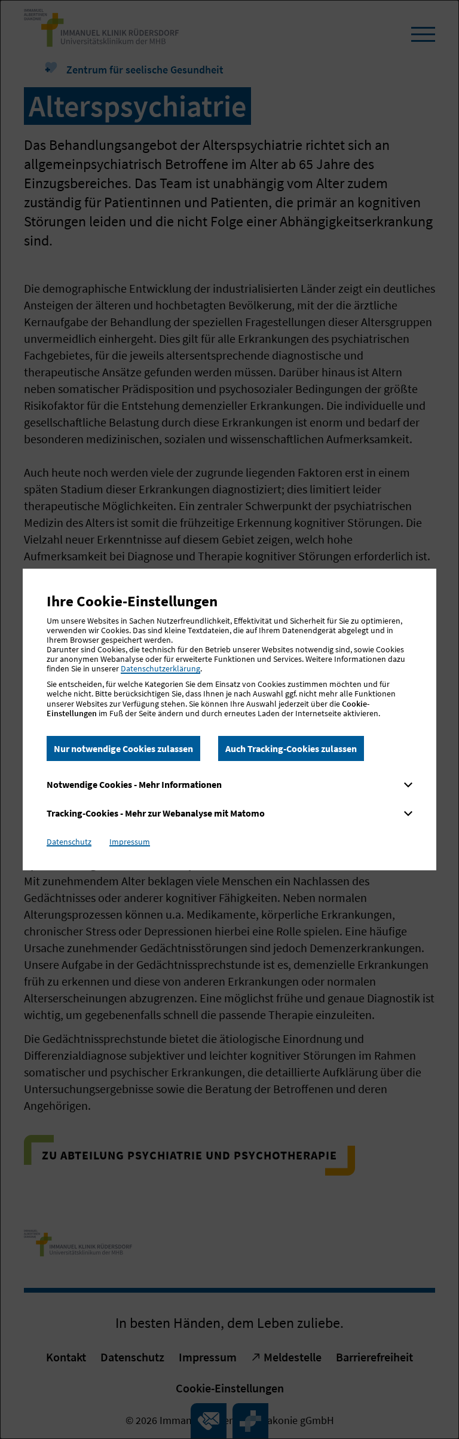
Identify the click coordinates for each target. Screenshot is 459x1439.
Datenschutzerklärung (160, 668)
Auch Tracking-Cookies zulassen (291, 748)
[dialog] (229, 719)
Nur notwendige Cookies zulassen (123, 748)
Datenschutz (69, 841)
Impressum (129, 841)
